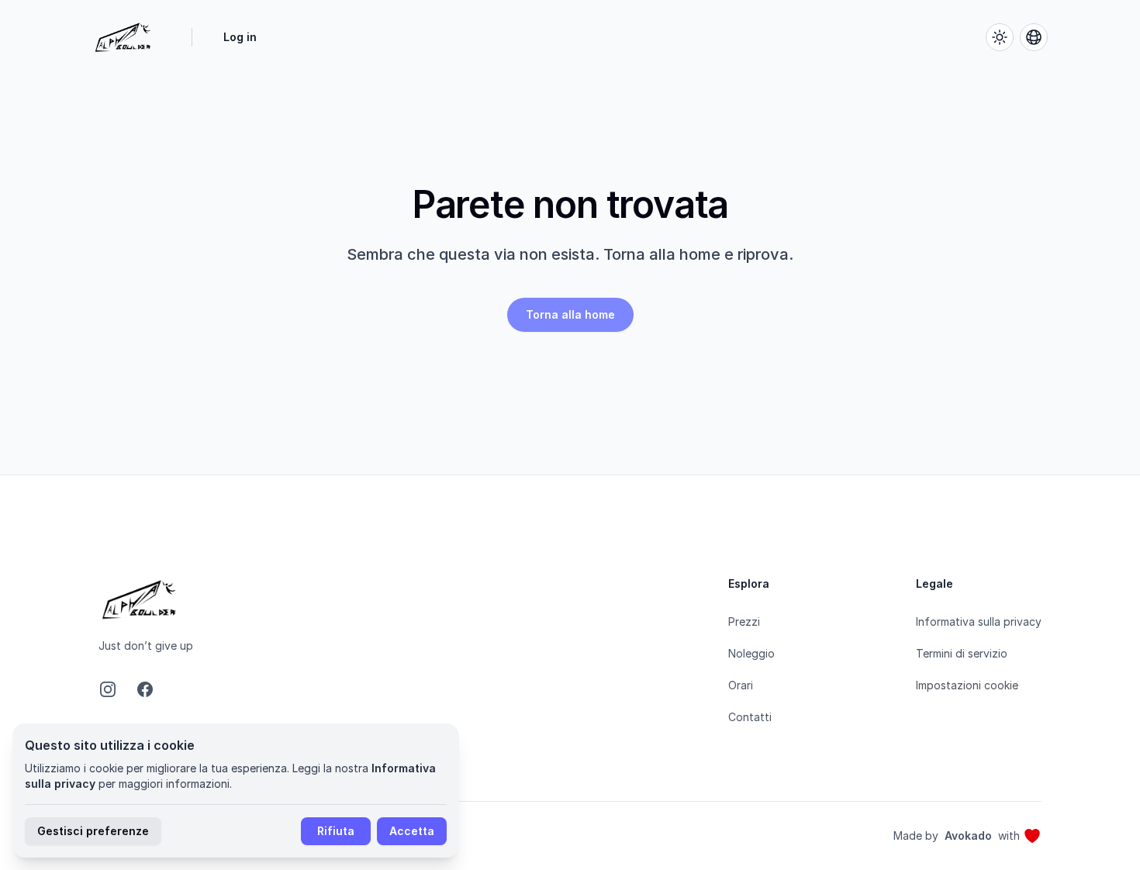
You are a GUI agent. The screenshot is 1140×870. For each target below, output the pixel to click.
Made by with (956, 835)
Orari (740, 685)
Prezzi (744, 621)
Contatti (750, 716)
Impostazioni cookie (967, 685)
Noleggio (751, 653)
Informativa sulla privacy (979, 621)
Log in (240, 36)
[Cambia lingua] (1034, 37)
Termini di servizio (961, 653)
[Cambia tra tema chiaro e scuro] (1000, 37)
